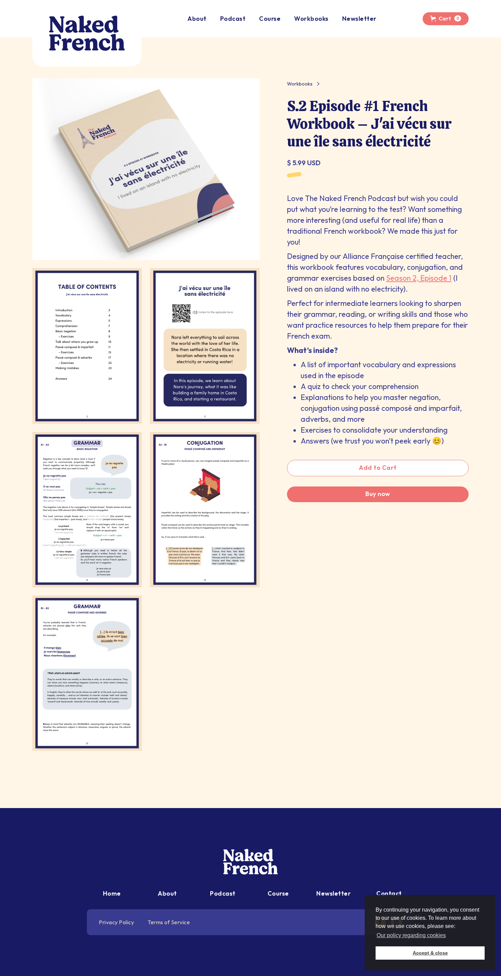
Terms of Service (169, 922)
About (197, 18)
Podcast (233, 18)
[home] (86, 33)
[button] (446, 18)
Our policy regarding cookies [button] (411, 935)
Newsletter (359, 18)
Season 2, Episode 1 (419, 278)
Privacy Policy (116, 922)
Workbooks (311, 18)
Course (269, 18)
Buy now (377, 494)
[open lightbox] (146, 169)
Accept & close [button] (430, 953)
